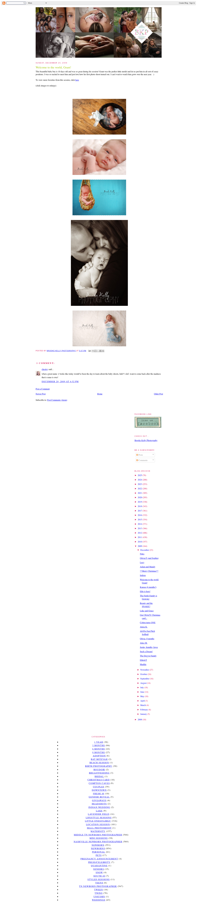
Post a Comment (43, 388)
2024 (140, 479)
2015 (140, 519)
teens (99, 882)
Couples (98, 786)
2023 (140, 484)
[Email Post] (89, 351)
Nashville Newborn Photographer (98, 841)
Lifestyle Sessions (99, 817)
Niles (142, 553)
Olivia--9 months (147, 638)
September (145, 678)
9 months (98, 752)
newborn (98, 845)
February (144, 709)
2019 (140, 501)
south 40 (99, 875)
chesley (45, 369)
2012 (140, 532)
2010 (140, 541)
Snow (99, 872)
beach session (99, 762)
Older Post (158, 393)
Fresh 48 (98, 793)
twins (99, 893)
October (144, 674)
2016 (140, 515)
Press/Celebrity (99, 862)
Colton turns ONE (147, 622)
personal (98, 851)
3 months (98, 745)
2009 (140, 546)
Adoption (99, 755)
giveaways (99, 800)
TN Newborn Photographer (98, 886)
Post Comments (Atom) (57, 400)
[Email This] (93, 351)
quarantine (99, 865)
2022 (140, 488)
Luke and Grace (147, 610)
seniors (98, 869)
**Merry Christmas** (149, 571)
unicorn (99, 896)
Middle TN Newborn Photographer (98, 834)
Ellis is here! (145, 591)
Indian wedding (99, 807)
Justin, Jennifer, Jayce (149, 647)
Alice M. (143, 642)
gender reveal (99, 796)
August (143, 683)
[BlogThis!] (95, 351)
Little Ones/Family (98, 820)
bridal (99, 776)
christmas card (99, 779)
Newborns (98, 848)
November (145, 669)
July (142, 687)
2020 (140, 497)
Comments (143, 460)
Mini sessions (99, 838)
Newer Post (41, 393)
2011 (140, 537)
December (145, 549)
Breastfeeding (99, 772)
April (142, 700)
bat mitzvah (99, 759)
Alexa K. (144, 626)
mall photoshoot (99, 827)
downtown (99, 790)
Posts (140, 454)
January (143, 714)
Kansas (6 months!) (148, 587)
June (142, 691)
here (77, 79)
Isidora (143, 575)
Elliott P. (143, 660)
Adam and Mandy (147, 566)
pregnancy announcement (99, 858)
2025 (140, 475)
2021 (140, 492)
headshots (99, 803)
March (143, 705)
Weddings (98, 899)
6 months (98, 748)
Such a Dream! (146, 651)
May (142, 696)
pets (99, 855)
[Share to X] (98, 351)
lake (99, 810)
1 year (98, 742)
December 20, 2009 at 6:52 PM (60, 381)
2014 (140, 523)
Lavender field (98, 814)
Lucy (142, 562)
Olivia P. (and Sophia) (149, 558)
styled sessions (99, 879)
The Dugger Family (148, 655)
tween (98, 889)
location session (98, 824)
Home (99, 393)
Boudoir (99, 769)
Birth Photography (98, 766)
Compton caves (99, 783)
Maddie (143, 664)
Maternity (98, 831)
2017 (140, 510)
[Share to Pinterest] (103, 351)
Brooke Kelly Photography (146, 440)
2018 (140, 506)
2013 (140, 528)
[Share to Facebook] (100, 351)
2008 (140, 719)
